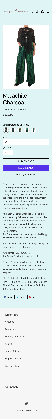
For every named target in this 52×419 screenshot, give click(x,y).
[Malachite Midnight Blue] (13, 130)
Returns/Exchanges (14, 336)
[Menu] (47, 11)
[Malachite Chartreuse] (20, 130)
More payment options (26, 174)
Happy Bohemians (30, 410)
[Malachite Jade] (27, 130)
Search (8, 343)
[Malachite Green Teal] (34, 130)
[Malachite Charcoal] (6, 130)
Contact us (10, 329)
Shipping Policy (13, 358)
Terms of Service (13, 351)
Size (5, 136)
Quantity (7, 147)
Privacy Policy (12, 365)
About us (9, 321)
